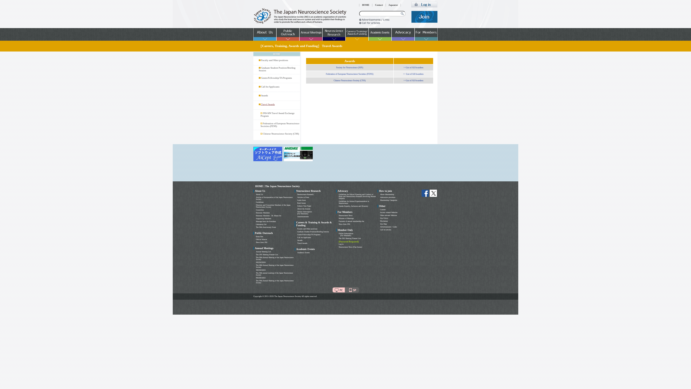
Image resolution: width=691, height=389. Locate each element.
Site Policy (384, 218)
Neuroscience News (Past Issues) (350, 247)
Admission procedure (387, 197)
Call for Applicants (270, 87)
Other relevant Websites (388, 215)
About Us (259, 194)
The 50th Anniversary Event (266, 227)
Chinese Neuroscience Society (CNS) (281, 134)
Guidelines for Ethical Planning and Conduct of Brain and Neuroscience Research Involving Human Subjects (357, 196)
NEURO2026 (261, 262)
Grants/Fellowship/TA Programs (276, 78)
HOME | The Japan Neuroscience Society (277, 186)
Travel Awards (302, 243)
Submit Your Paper (304, 206)
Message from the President (266, 221)
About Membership (387, 194)
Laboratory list (261, 224)
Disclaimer (384, 221)
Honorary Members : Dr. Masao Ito (268, 216)
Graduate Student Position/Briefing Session (313, 232)
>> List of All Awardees (413, 74)
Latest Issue (301, 200)
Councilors (260, 210)
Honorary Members (263, 213)
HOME (365, 5)
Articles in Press (303, 197)
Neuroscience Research (305, 194)
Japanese (393, 5)
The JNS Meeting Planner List (267, 255)
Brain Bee (259, 237)
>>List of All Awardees (413, 67)
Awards (264, 95)
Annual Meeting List (263, 252)
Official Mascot (261, 239)
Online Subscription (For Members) (304, 213)
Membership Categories (388, 200)
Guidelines (260, 202)
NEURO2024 (261, 270)
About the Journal (303, 209)
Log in (341, 244)
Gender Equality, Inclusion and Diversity (353, 206)
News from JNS (261, 242)
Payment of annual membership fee (351, 221)
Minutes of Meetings (346, 218)
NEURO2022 (261, 278)
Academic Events (303, 253)
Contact (379, 5)
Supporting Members (263, 219)
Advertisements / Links (388, 227)
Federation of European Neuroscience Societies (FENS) (349, 74)
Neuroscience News (346, 215)
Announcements (303, 217)
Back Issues (301, 203)
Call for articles (385, 230)
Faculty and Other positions (274, 60)
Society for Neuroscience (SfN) (349, 67)
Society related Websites (389, 212)
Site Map (383, 224)
